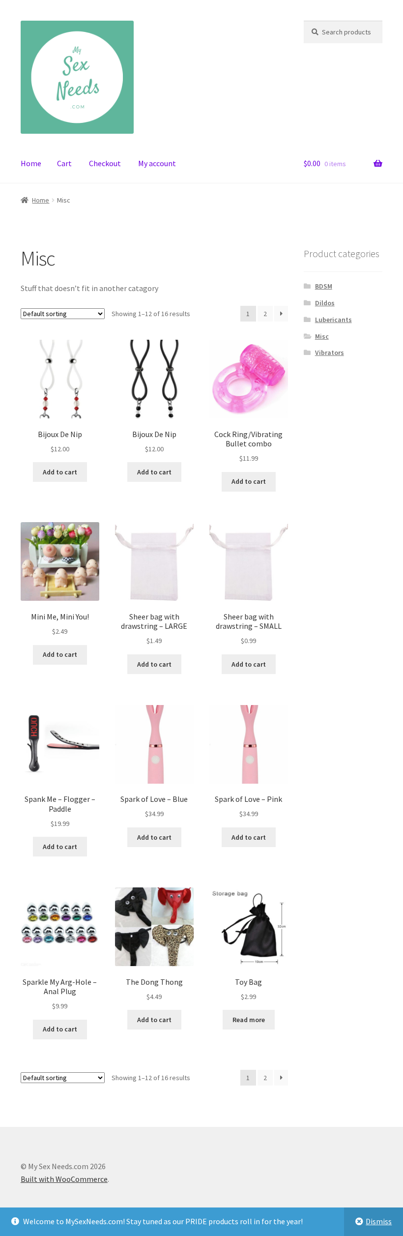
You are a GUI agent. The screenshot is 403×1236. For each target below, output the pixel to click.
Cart (64, 163)
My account (157, 163)
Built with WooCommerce (64, 1179)
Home (31, 163)
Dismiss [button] (379, 1221)
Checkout (105, 163)
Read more (248, 1019)
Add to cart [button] (60, 472)
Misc (322, 336)
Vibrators (329, 352)
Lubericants (333, 319)
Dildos (325, 302)
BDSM (323, 286)
